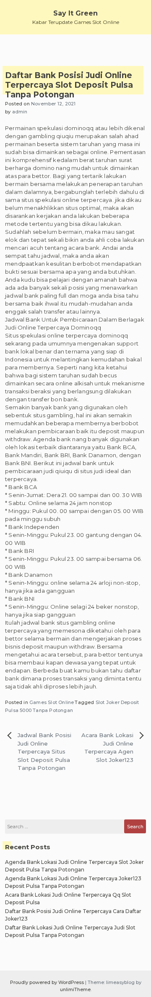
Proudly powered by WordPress (47, 982)
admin (20, 112)
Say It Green (75, 13)
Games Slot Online (51, 702)
